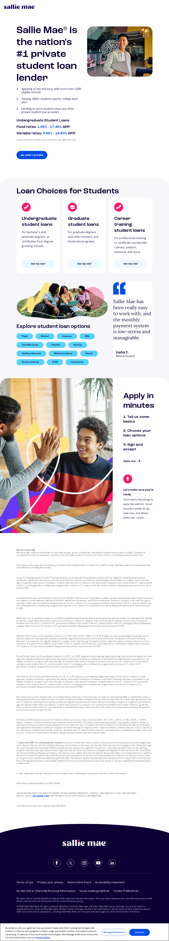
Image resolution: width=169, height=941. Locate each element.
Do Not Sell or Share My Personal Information (46, 891)
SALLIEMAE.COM (40, 795)
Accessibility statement (110, 882)
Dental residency (30, 361)
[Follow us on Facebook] (56, 863)
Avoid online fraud (79, 882)
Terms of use (25, 882)
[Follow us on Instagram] (84, 863)
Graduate (67, 336)
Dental (89, 353)
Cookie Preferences (126, 891)
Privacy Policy (43, 937)
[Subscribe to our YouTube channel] (98, 863)
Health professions (31, 353)
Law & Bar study (30, 344)
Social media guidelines (94, 891)
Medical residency (63, 353)
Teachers (55, 344)
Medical (45, 336)
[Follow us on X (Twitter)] (70, 863)
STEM (55, 361)
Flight (25, 336)
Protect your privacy (50, 882)
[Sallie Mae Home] (19, 7)
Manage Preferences (113, 932)
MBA (87, 336)
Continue (139, 932)
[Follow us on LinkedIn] (112, 863)
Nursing (78, 344)
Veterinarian (77, 361)
